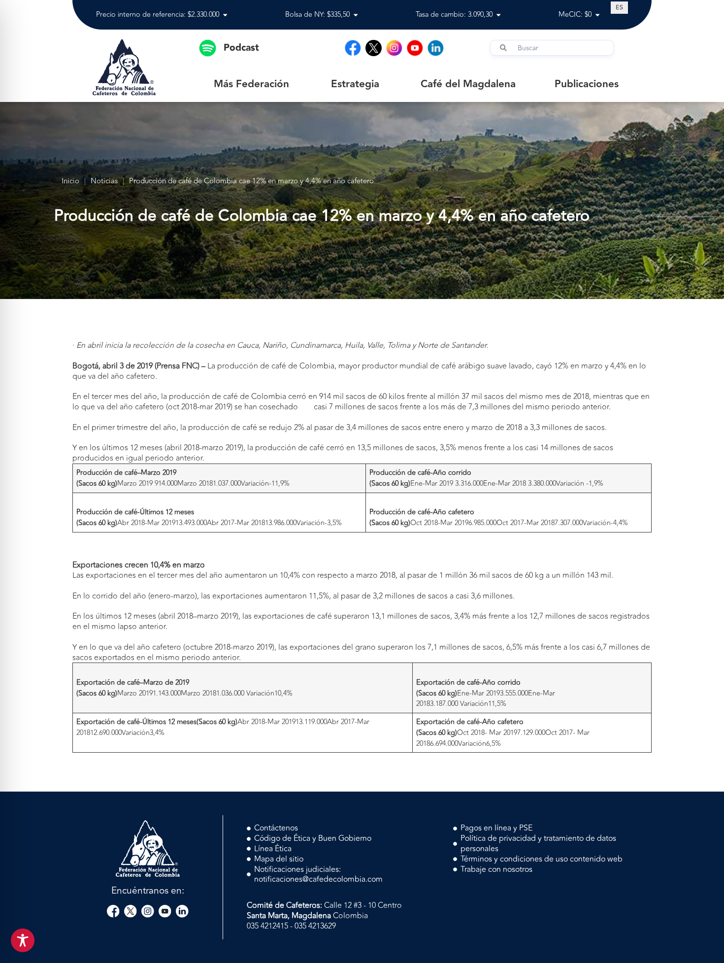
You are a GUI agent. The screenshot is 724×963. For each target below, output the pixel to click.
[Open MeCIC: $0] (597, 15)
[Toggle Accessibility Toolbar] (22, 940)
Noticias (104, 181)
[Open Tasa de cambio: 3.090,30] (498, 15)
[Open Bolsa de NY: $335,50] (355, 15)
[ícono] (373, 48)
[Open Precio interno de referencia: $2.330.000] (225, 15)
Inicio (70, 181)
